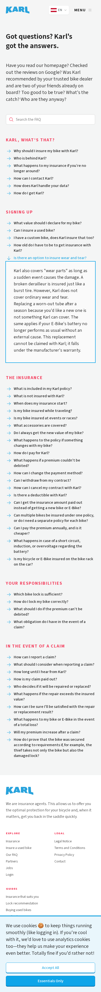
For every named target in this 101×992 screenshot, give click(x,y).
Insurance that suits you (22, 896)
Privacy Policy (64, 854)
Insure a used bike (18, 848)
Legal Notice (63, 841)
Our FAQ (12, 854)
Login (9, 874)
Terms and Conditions (69, 848)
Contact (59, 861)
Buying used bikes (18, 910)
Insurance (13, 841)
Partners (12, 861)
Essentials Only (50, 980)
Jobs (9, 868)
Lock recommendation (22, 903)
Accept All (50, 967)
